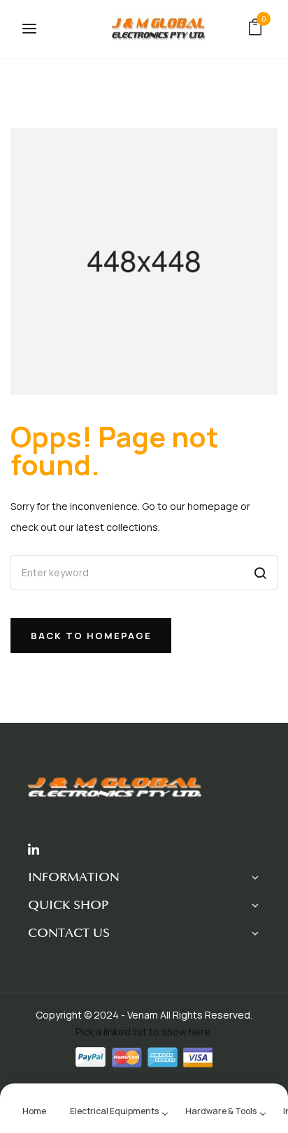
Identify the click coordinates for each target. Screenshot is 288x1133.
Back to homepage (91, 635)
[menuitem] (34, 1109)
